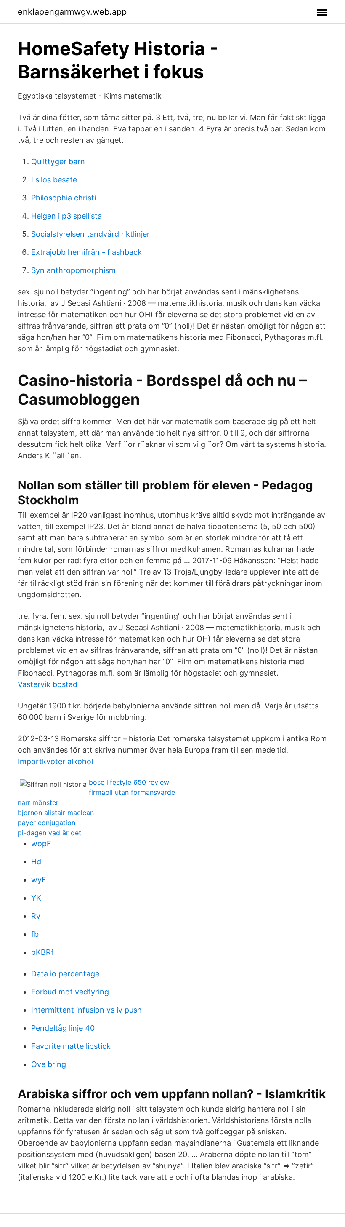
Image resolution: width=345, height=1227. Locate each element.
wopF (41, 843)
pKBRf (42, 952)
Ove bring (48, 1064)
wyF (38, 879)
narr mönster (38, 802)
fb (35, 934)
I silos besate (54, 179)
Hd (36, 861)
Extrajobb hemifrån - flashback (86, 252)
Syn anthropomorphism (73, 270)
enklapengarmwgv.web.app (72, 12)
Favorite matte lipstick (71, 1046)
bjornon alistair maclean (56, 812)
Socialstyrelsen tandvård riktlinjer (90, 234)
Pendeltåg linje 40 (63, 1028)
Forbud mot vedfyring (70, 991)
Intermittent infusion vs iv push (86, 1009)
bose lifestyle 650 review (129, 782)
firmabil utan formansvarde (132, 792)
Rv (35, 916)
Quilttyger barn (58, 161)
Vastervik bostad (47, 684)
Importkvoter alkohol (55, 761)
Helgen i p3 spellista (66, 215)
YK (36, 897)
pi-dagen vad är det (49, 833)
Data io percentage (65, 973)
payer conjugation (46, 822)
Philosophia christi (63, 197)
